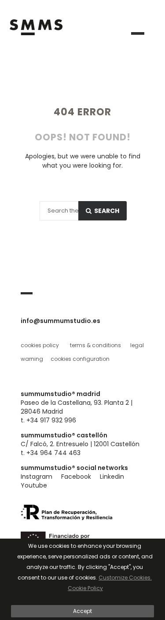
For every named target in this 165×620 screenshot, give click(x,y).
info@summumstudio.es (60, 320)
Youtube (34, 485)
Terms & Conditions (95, 345)
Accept (82, 611)
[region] (82, 579)
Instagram (36, 476)
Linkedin (112, 476)
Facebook (76, 476)
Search (106, 210)
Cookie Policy (85, 588)
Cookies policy (40, 345)
